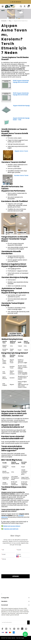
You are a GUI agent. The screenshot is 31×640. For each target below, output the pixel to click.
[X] (10, 629)
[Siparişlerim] (25, 6)
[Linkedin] (22, 629)
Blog (10, 20)
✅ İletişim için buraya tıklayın (10, 526)
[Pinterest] (14, 629)
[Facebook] (2, 629)
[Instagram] (6, 629)
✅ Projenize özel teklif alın (9, 529)
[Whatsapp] (26, 629)
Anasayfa (3, 20)
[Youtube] (18, 629)
